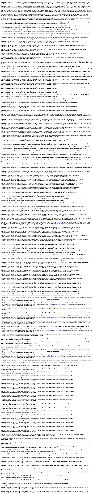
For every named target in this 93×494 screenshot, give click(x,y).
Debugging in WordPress (61, 223)
